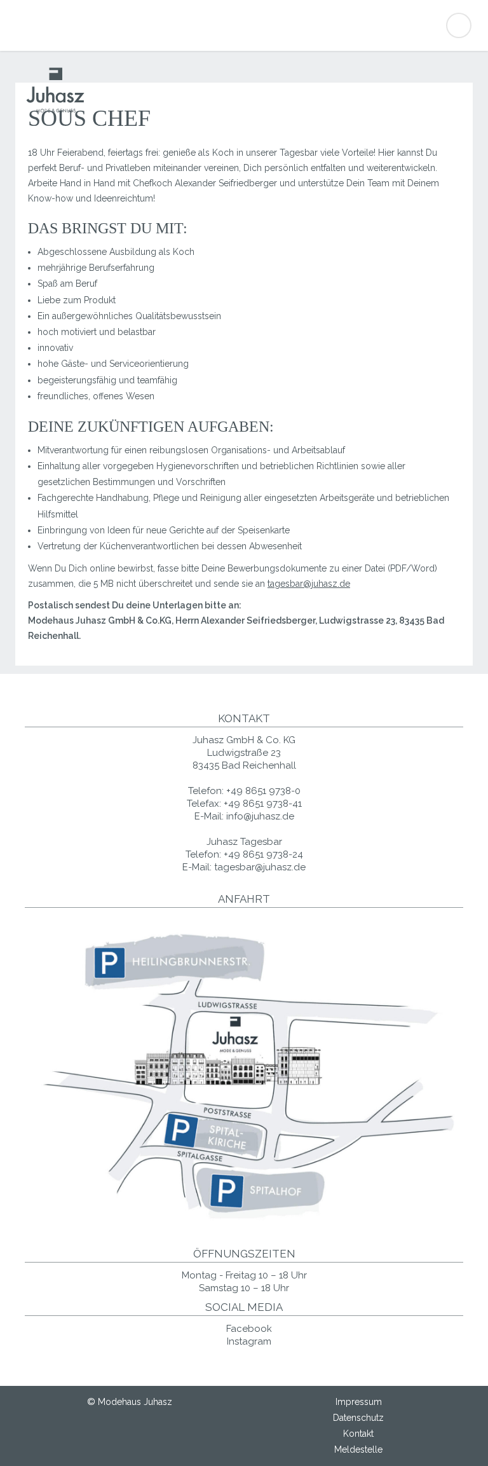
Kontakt (358, 1433)
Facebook (248, 1328)
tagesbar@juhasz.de (309, 584)
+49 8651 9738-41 (263, 803)
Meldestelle (358, 1449)
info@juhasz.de (260, 816)
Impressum (359, 1402)
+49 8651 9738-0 (263, 791)
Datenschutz (358, 1418)
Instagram (247, 1341)
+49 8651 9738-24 (263, 854)
